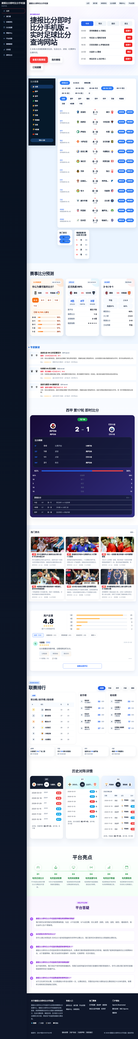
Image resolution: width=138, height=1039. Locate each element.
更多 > (128, 497)
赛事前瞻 (87, 83)
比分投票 (113, 3)
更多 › (132, 532)
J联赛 (102, 688)
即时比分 (69, 1005)
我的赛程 (56, 60)
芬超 (109, 688)
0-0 (35, 300)
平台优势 (131, 3)
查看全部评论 (82, 666)
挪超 (132, 688)
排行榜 (95, 3)
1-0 (56, 300)
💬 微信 (55, 1023)
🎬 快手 (48, 1023)
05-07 (66, 88)
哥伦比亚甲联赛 (94, 1009)
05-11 (121, 88)
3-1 (42, 300)
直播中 (128, 31)
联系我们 (90, 1032)
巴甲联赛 (92, 1005)
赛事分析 (130, 132)
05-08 (80, 88)
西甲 (117, 688)
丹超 (125, 688)
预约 (129, 38)
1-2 (35, 306)
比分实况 (76, 83)
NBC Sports (124, 1009)
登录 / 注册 (42, 140)
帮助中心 (122, 3)
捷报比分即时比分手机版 (13, 3)
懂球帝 (114, 1013)
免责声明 (81, 1032)
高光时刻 (130, 112)
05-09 (93, 88)
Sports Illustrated (118, 1005)
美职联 (104, 1005)
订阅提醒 (36, 67)
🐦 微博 (33, 1023)
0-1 (49, 300)
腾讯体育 (115, 1009)
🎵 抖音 (41, 1023)
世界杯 (103, 1009)
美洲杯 (99, 1005)
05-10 (107, 88)
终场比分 (65, 83)
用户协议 (73, 1032)
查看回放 (121, 112)
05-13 (79, 93)
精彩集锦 (130, 122)
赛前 (129, 52)
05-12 (66, 93)
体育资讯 (104, 3)
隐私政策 (65, 1032)
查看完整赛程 (38, 60)
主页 (88, 3)
